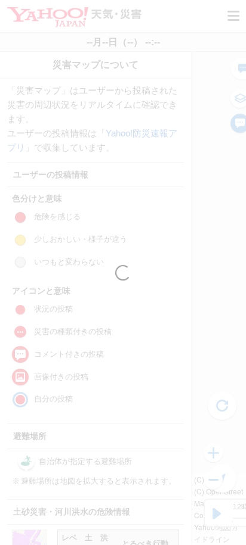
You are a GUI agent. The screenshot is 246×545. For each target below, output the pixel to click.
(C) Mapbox (213, 479)
